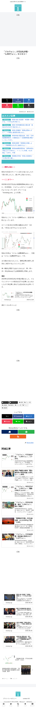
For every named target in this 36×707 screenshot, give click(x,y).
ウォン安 (19, 405)
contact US (26, 698)
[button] (29, 106)
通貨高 (5, 408)
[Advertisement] (18, 29)
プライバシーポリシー (10, 698)
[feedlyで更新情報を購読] (26, 432)
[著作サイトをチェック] (10, 432)
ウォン (26, 405)
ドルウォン (14, 402)
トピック (6, 402)
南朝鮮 (5, 405)
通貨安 (12, 405)
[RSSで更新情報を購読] (18, 436)
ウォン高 (28, 402)
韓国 (22, 402)
